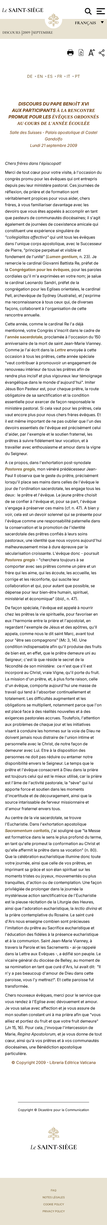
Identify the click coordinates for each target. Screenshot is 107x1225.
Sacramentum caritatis (27, 830)
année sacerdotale (24, 336)
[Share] (102, 53)
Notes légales (54, 1197)
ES (50, 76)
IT (68, 76)
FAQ (53, 1190)
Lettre (60, 349)
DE (30, 76)
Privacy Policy (54, 1211)
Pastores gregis (20, 469)
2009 (27, 32)
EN (40, 76)
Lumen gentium (62, 256)
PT (77, 76)
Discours (11, 32)
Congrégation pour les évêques (39, 269)
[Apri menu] (100, 11)
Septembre (43, 32)
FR (59, 76)
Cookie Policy (53, 1204)
